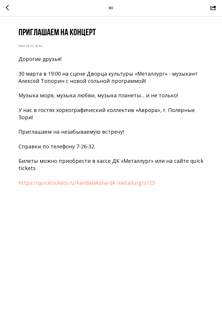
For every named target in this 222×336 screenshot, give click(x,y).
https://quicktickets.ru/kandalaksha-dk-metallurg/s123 (86, 182)
